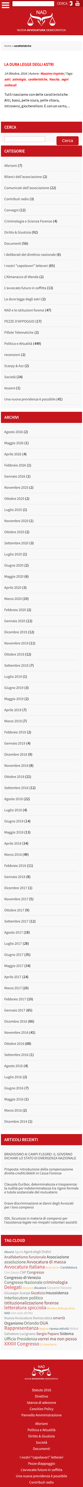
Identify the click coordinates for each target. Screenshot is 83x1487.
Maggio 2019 (14, 699)
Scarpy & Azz (14, 366)
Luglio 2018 (13, 810)
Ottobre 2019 (14, 654)
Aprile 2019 (12, 710)
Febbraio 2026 (15, 465)
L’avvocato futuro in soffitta (41, 1470)
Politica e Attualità (18, 343)
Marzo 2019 (13, 721)
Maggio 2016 (14, 1099)
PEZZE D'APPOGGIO (19, 321)
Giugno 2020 (14, 565)
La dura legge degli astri (29, 64)
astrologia (19, 79)
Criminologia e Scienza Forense (28, 221)
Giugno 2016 (14, 1088)
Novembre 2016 (16, 1032)
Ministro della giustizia (61, 1308)
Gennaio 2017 (14, 1010)
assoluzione (15, 1262)
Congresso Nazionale (23, 1282)
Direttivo (41, 1396)
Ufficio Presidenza (20, 1339)
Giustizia (38, 1292)
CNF (23, 1272)
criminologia (55, 1282)
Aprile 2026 (12, 454)
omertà (59, 1318)
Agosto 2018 (13, 799)
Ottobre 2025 (14, 498)
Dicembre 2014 (15, 1121)
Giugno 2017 (14, 954)
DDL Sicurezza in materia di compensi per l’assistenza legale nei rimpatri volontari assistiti (40, 1220)
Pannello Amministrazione (41, 1415)
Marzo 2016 (13, 1110)
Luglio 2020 (13, 554)
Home (7, 46)
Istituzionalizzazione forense (31, 1302)
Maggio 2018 (14, 832)
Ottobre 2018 (14, 776)
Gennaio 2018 (14, 877)
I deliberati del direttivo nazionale (30, 254)
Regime (44, 1329)
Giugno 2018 (14, 821)
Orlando (31, 1323)
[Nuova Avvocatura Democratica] (41, 34)
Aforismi (10, 165)
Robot (73, 1328)
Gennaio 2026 (14, 476)
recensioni (12, 354)
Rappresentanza (21, 1328)
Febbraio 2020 (15, 610)
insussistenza (56, 1292)
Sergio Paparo (47, 1333)
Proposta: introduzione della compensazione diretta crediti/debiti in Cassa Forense (38, 1171)
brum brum (52, 1267)
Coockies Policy (41, 1409)
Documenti (12, 243)
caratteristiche (37, 79)
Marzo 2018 (13, 854)
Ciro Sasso (11, 1272)
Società (10, 377)
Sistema (67, 1333)
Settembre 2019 (16, 665)
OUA (44, 1323)
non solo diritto (22, 1313)
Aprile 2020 (12, 587)
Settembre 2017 (16, 921)
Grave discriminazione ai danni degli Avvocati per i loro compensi (39, 1205)
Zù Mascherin (48, 1344)
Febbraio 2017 (15, 999)
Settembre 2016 (16, 1055)
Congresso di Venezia (22, 1277)
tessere (9, 388)
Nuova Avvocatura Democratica (28, 1318)
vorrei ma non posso (57, 1338)
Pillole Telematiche (19, 332)
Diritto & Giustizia (17, 232)
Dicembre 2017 (15, 888)
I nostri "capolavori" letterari (26, 265)
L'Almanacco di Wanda (21, 277)
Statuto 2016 (41, 1390)
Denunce (27, 1288)
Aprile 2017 (12, 977)
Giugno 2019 (14, 687)
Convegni (11, 210)
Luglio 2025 (13, 509)
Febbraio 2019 (15, 732)
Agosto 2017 (13, 932)
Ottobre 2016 (14, 1043)
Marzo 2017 (13, 988)
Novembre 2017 (16, 899)
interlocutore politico (23, 1298)
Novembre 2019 (16, 643)
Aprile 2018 (12, 843)
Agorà (19, 1252)
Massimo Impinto (52, 73)
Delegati (13, 1287)
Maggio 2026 (14, 443)
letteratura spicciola (25, 1307)
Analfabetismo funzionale (25, 1257)
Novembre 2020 (16, 521)
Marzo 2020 (13, 598)
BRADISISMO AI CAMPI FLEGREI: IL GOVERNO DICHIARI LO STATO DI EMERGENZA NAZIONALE (40, 1156)
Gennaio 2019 (14, 743)
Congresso (35, 1272)
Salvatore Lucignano (20, 1334)
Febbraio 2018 (15, 865)
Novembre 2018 (16, 765)
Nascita (54, 79)
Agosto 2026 (13, 432)
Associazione (58, 1256)
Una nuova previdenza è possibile (30, 399)
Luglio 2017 (13, 943)
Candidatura (68, 1267)
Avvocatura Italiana (24, 1267)
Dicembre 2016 (15, 1021)
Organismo (13, 1323)
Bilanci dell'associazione (23, 176)
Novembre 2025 (16, 487)
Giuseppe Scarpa (17, 1293)
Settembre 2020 (16, 543)
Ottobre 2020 (14, 532)
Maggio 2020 (14, 576)
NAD (7, 1313)
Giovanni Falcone (59, 1288)
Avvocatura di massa (46, 1261)
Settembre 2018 (16, 788)
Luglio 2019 (13, 676)
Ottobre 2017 (14, 910)
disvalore (40, 1288)
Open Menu (5, 5)
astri (7, 79)
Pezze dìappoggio (41, 1463)
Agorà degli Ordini (37, 1251)
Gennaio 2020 (14, 621)
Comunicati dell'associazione (26, 188)
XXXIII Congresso (21, 1343)
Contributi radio (16, 199)
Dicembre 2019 (15, 632)
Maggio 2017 (14, 966)
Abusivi (9, 1252)
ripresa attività (59, 1328)
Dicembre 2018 (15, 754)
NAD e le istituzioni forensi (24, 310)
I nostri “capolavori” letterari (41, 1457)
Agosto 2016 (13, 1066)
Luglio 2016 (13, 1077)
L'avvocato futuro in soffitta (25, 288)
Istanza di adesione (41, 1402)
